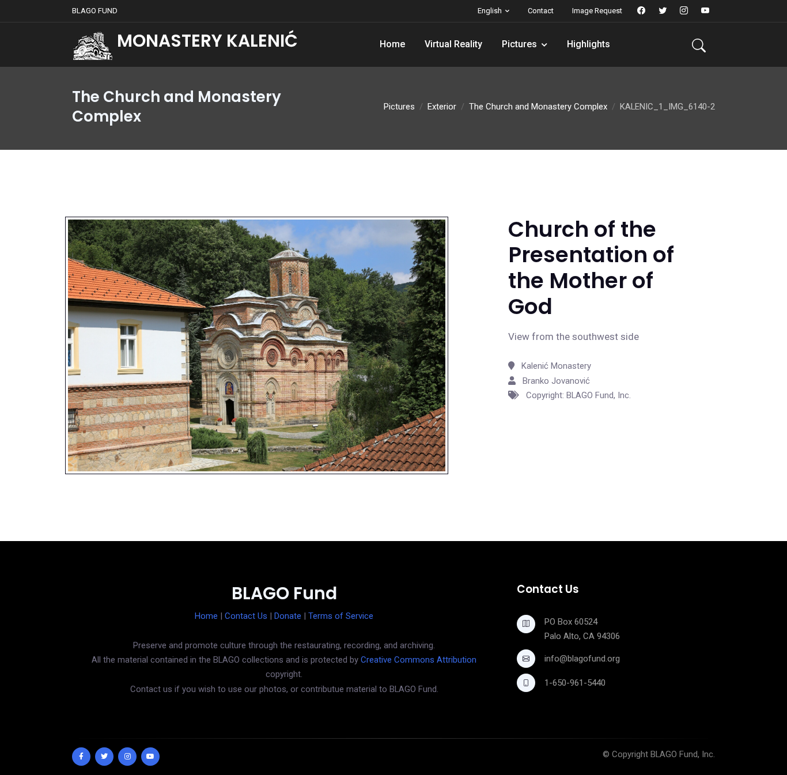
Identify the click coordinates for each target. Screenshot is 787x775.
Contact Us (246, 616)
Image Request (597, 10)
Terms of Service (340, 616)
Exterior (441, 106)
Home (392, 44)
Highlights (588, 44)
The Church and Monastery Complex (538, 106)
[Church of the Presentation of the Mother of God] (256, 344)
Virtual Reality (453, 44)
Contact (541, 10)
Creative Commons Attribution (418, 660)
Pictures (519, 44)
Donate (287, 616)
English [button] (490, 10)
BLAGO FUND (95, 10)
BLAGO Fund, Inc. (682, 754)
